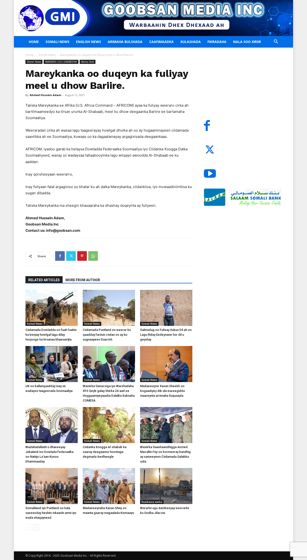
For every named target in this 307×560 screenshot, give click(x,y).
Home (34, 41)
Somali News (57, 41)
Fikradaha (216, 41)
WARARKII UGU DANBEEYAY (61, 61)
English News (88, 41)
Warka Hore (87, 61)
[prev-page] (28, 527)
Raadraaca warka (152, 502)
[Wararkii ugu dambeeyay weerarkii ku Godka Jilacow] (166, 486)
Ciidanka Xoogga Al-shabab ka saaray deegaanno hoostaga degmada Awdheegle (104, 451)
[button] (276, 42)
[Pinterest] (82, 256)
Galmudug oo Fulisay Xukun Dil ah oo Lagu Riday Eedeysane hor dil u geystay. (166, 334)
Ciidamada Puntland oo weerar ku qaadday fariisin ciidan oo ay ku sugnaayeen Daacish (107, 334)
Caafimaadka (161, 41)
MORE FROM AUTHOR (82, 280)
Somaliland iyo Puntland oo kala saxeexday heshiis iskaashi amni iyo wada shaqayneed (50, 512)
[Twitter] (71, 256)
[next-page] (36, 527)
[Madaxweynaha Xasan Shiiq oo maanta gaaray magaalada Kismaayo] (109, 486)
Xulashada (190, 41)
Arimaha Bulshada (125, 41)
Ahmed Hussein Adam (45, 95)
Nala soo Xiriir (247, 41)
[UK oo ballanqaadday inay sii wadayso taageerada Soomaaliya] (51, 364)
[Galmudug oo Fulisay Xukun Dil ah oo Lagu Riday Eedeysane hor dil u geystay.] (166, 308)
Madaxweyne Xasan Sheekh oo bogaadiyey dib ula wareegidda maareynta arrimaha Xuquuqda (162, 390)
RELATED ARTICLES (44, 280)
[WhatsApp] (93, 256)
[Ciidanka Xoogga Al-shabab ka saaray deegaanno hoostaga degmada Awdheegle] (109, 425)
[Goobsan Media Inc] (153, 18)
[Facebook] (60, 256)
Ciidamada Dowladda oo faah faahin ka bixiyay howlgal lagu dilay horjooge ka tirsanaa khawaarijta (51, 334)
